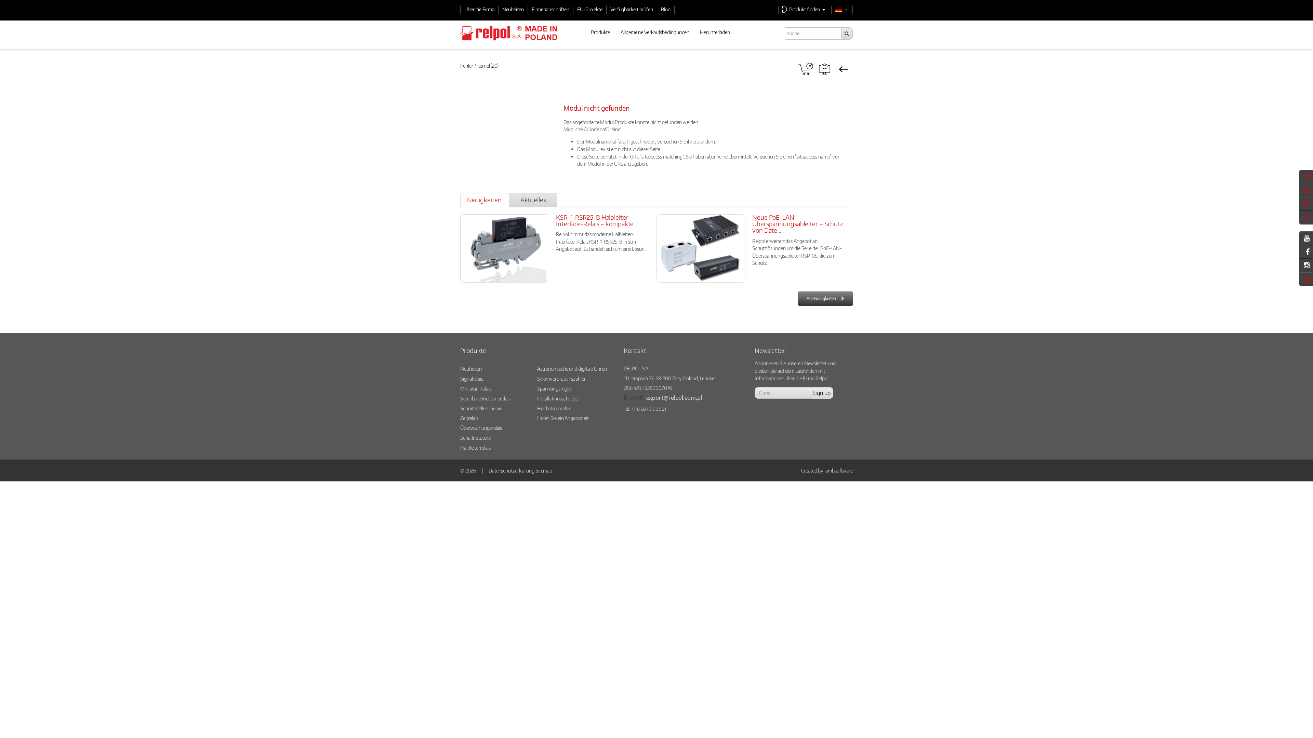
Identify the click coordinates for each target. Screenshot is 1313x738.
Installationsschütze (557, 398)
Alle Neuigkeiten (821, 298)
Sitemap (543, 470)
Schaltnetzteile (475, 438)
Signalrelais (471, 378)
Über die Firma (479, 9)
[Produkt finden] (824, 69)
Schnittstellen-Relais (481, 408)
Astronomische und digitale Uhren (572, 369)
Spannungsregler (554, 388)
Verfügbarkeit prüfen (631, 9)
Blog (666, 9)
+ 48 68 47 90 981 (648, 409)
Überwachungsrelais (481, 428)
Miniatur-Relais (475, 388)
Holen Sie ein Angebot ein (563, 418)
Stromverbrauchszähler (561, 378)
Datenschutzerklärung (511, 470)
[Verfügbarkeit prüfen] (805, 69)
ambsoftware (839, 470)
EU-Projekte (589, 9)
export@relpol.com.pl (674, 397)
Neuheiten (513, 9)
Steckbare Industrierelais (485, 398)
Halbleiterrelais (475, 448)
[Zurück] (843, 69)
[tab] (484, 200)
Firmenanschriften (550, 9)
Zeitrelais (469, 418)
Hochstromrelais (554, 408)
